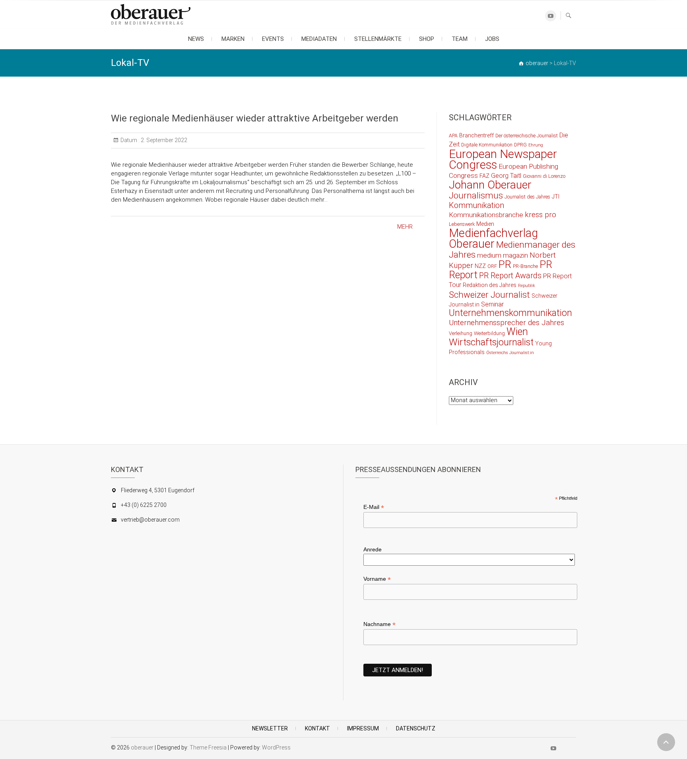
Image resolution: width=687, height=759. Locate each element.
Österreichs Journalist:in (510, 352)
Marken (233, 38)
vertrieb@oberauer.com (150, 519)
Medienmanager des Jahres (512, 249)
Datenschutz (415, 728)
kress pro (540, 214)
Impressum (363, 728)
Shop (426, 38)
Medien (485, 224)
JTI (555, 196)
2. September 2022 (163, 140)
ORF (492, 266)
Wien (517, 331)
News (196, 38)
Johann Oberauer (490, 184)
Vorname (377, 579)
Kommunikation (476, 205)
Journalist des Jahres (527, 197)
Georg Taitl (506, 175)
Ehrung (535, 145)
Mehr (405, 226)
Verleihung (460, 333)
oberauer (142, 747)
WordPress (276, 747)
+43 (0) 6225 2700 (144, 505)
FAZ (484, 176)
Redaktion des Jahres (489, 285)
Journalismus (476, 195)
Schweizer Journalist (489, 294)
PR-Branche (525, 266)
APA (453, 136)
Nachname (379, 624)
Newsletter (270, 728)
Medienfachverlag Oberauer (493, 238)
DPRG (520, 145)
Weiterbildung (489, 333)
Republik (526, 285)
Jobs (492, 38)
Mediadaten (319, 38)
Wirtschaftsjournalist (491, 342)
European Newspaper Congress (503, 159)
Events (273, 38)
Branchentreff (476, 135)
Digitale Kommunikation (486, 145)
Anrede (372, 549)
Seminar (492, 304)
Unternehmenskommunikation (510, 313)
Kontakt (317, 728)
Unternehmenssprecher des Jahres (506, 322)
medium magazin (502, 255)
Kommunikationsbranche (486, 215)
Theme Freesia (208, 747)
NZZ (480, 266)
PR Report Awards (510, 275)
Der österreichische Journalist (526, 136)
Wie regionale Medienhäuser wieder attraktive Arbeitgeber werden (254, 118)
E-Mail (373, 507)
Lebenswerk (462, 224)
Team (460, 38)
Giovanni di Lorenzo (544, 176)
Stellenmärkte (378, 38)
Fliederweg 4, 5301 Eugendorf (157, 490)
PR (505, 264)
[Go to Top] (666, 742)
